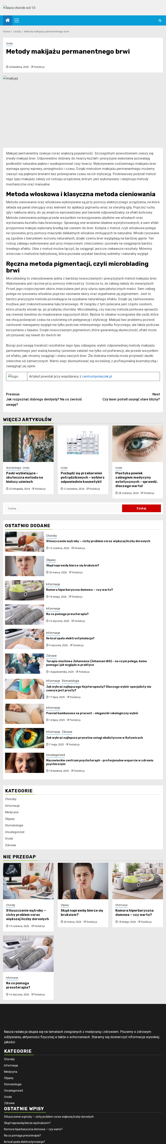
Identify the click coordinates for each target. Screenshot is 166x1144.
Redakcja (39, 67)
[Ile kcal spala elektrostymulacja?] (24, 639)
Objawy (51, 560)
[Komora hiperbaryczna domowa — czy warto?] (24, 590)
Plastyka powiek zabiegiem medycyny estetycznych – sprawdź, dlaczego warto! (136, 479)
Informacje (53, 584)
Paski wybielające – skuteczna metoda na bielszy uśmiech (24, 477)
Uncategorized (55, 755)
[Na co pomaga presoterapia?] (24, 614)
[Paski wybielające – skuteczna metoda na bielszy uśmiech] (28, 444)
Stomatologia (13, 467)
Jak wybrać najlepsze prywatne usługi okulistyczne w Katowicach (94, 738)
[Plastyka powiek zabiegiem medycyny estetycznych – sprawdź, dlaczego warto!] (137, 444)
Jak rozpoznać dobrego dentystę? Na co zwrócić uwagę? (44, 399)
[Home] (7, 20)
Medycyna (11, 812)
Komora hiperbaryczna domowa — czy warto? (79, 590)
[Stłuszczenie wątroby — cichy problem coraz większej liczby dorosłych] (24, 542)
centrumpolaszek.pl (97, 376)
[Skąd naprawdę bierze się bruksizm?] (24, 566)
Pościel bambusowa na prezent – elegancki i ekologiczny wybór (92, 713)
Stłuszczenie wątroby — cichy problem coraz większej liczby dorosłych (98, 541)
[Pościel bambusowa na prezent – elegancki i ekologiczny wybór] (24, 714)
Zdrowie (51, 655)
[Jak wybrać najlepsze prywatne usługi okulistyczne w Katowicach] (24, 738)
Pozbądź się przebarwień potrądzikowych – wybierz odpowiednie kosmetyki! (83, 477)
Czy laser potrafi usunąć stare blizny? (131, 396)
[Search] (160, 20)
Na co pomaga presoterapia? (67, 614)
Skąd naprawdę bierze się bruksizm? (72, 565)
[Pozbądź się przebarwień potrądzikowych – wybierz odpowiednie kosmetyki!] (83, 444)
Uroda (9, 43)
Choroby (51, 535)
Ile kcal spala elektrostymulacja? (70, 638)
